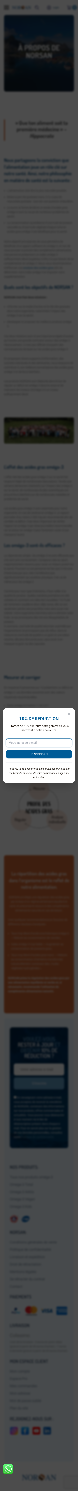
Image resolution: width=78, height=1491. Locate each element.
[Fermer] (69, 714)
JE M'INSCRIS (39, 754)
